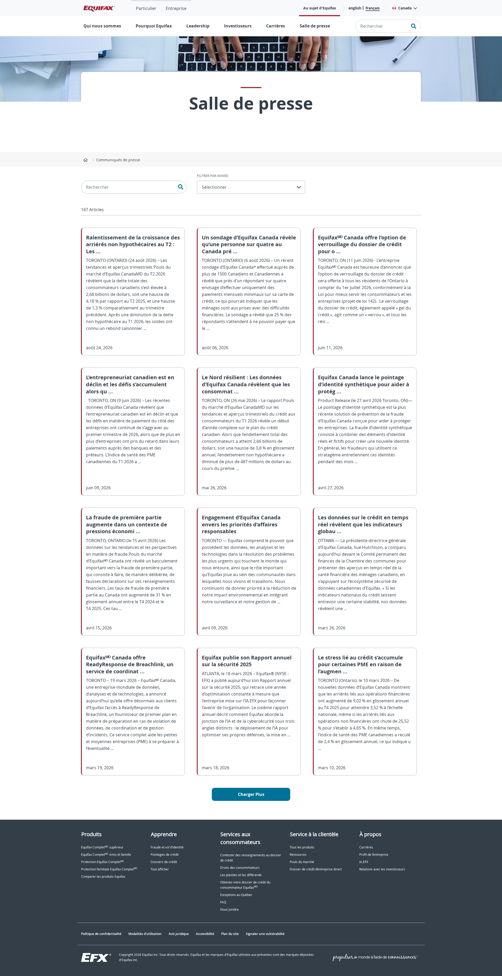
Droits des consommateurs (240, 867)
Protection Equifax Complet (102, 862)
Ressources (298, 854)
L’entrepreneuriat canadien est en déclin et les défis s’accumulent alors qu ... (130, 384)
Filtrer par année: (213, 175)
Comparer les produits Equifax (103, 876)
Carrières (275, 26)
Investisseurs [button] (238, 26)
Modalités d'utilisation (145, 934)
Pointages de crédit (165, 854)
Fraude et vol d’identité (167, 847)
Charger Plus (251, 794)
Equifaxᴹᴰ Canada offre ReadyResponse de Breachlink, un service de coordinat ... (129, 664)
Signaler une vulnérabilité (265, 934)
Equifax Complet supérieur (102, 847)
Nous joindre (229, 909)
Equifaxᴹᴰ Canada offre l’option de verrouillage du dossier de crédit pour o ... (362, 244)
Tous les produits (302, 847)
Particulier (146, 8)
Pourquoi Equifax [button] (154, 26)
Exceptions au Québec (236, 895)
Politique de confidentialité (101, 934)
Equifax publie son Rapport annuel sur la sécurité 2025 (247, 661)
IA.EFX (363, 862)
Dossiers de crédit (164, 862)
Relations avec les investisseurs (382, 869)
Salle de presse (315, 26)
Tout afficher (160, 869)
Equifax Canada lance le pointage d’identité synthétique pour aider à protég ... (363, 384)
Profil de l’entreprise (373, 854)
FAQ (223, 902)
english (355, 7)
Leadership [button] (197, 26)
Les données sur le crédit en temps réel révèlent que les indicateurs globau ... (363, 524)
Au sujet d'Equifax (319, 7)
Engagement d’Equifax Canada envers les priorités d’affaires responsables (241, 524)
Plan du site (230, 934)
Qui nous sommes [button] (102, 26)
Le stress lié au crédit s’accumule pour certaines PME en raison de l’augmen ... (360, 664)
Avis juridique (179, 934)
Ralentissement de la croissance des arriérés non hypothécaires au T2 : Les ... (133, 244)
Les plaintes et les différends (241, 875)
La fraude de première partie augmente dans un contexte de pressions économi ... (126, 524)
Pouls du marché (302, 862)
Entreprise (176, 8)
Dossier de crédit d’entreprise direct (316, 869)
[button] (404, 8)
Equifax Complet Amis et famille (106, 854)
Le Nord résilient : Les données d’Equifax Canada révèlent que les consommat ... (246, 384)
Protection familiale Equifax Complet (109, 869)
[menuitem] (146, 8)
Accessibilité (205, 934)
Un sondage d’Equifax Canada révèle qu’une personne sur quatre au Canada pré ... (249, 244)
